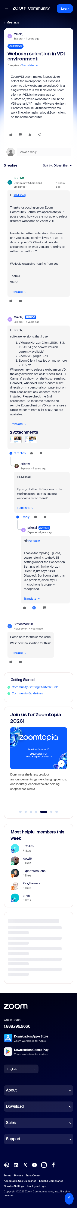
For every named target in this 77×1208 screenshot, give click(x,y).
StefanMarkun (23, 624)
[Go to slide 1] (20, 812)
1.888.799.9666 (17, 1026)
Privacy (18, 1175)
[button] (6, 8)
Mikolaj (18, 34)
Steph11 (19, 178)
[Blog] (6, 1165)
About (11, 1090)
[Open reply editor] (38, 152)
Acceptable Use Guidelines (20, 1181)
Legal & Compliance (51, 1181)
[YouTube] (34, 1165)
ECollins (28, 846)
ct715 (26, 896)
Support (13, 1138)
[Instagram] (44, 1165)
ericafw (25, 464)
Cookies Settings (14, 1186)
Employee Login (36, 1186)
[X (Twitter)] (25, 1165)
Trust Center (33, 1175)
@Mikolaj (20, 195)
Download (15, 1106)
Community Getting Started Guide (35, 687)
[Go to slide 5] (41, 812)
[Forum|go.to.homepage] (31, 8)
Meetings (12, 22)
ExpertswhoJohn (34, 871)
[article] (38, 240)
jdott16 (27, 858)
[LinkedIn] (16, 1165)
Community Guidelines (27, 693)
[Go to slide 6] (49, 812)
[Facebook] (53, 1165)
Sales (11, 1122)
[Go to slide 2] (26, 812)
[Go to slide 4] (36, 812)
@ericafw (33, 541)
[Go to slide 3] (31, 812)
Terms (7, 1175)
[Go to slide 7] (57, 812)
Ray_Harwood (32, 883)
